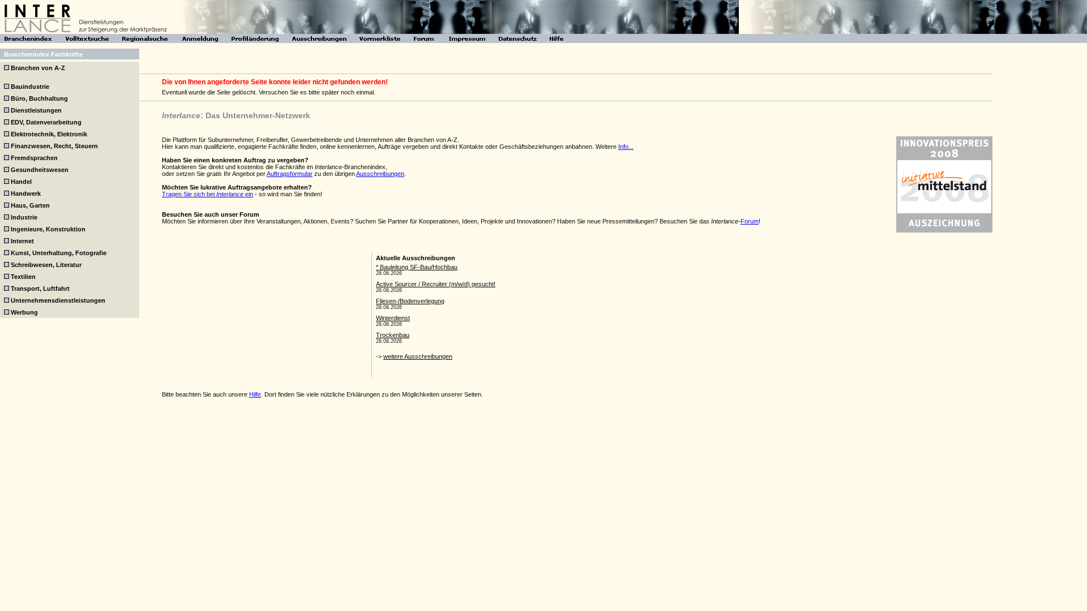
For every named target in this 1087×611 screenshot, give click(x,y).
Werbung (24, 312)
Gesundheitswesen (40, 169)
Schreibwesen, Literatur (46, 264)
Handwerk (26, 193)
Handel (21, 181)
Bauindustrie (30, 86)
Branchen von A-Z (38, 67)
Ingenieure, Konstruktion (48, 229)
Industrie (24, 217)
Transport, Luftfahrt (40, 288)
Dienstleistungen (36, 110)
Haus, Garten (30, 205)
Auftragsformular (290, 173)
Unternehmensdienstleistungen (58, 300)
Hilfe (255, 394)
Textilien (23, 276)
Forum (750, 221)
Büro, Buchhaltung (39, 98)
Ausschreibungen (380, 173)
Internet (22, 241)
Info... (626, 146)
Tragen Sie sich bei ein (207, 194)
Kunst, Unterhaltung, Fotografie (58, 252)
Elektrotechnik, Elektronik (49, 134)
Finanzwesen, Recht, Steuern (54, 146)
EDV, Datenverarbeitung (46, 122)
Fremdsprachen (34, 157)
